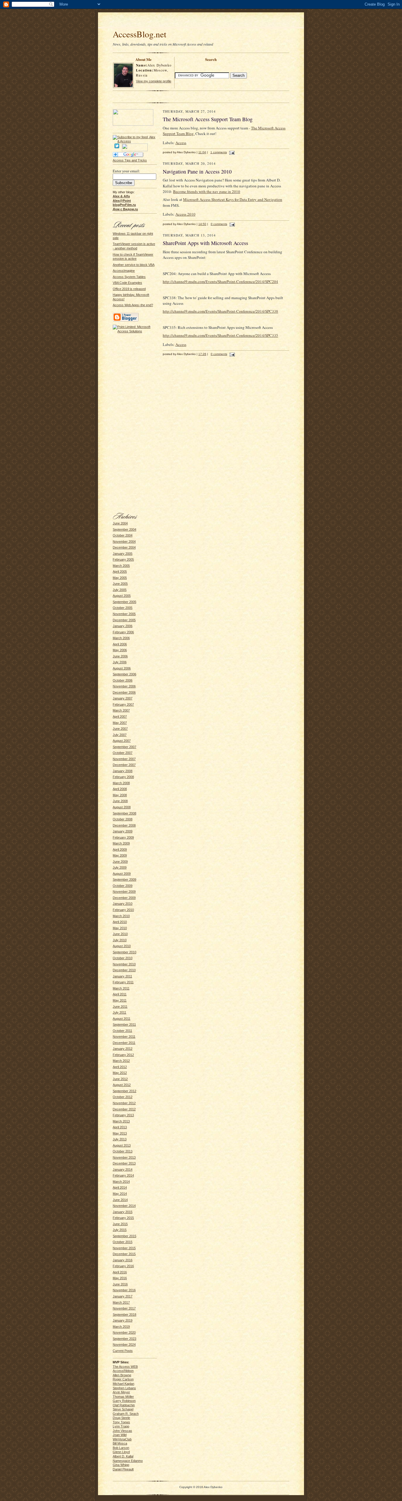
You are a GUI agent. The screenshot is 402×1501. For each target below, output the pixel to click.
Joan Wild (120, 1435)
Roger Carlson (123, 1379)
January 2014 (122, 1169)
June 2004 (120, 523)
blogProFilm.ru (124, 204)
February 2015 (123, 1218)
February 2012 (123, 1055)
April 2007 (120, 716)
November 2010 (124, 964)
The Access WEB (125, 1366)
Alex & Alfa (121, 196)
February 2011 (123, 982)
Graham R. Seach (126, 1413)
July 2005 (120, 590)
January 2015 (122, 1212)
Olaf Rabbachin (124, 1405)
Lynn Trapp (121, 1426)
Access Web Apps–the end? (133, 305)
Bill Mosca (120, 1443)
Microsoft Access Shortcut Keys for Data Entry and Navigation (232, 199)
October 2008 (122, 819)
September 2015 (124, 1236)
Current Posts (123, 1350)
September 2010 (124, 952)
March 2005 (121, 565)
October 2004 (122, 535)
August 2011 (121, 1018)
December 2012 (124, 1109)
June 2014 (120, 1200)
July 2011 (119, 1012)
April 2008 (120, 789)
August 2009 (122, 873)
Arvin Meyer (121, 1392)
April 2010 (120, 922)
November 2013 (124, 1157)
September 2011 (124, 1024)
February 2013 (123, 1115)
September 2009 (124, 879)
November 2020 (124, 1332)
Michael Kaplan (123, 1383)
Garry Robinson (124, 1400)
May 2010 (120, 928)
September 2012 (124, 1091)
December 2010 (124, 970)
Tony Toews (121, 1422)
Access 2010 (185, 214)
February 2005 (123, 559)
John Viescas (122, 1430)
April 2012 (120, 1067)
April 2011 (120, 994)
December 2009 (124, 897)
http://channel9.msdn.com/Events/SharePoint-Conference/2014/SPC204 (220, 281)
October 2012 (122, 1097)
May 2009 (120, 855)
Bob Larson (121, 1448)
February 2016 (123, 1266)
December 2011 (124, 1042)
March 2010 (121, 916)
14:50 (202, 224)
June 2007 (120, 728)
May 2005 (120, 577)
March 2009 (121, 843)
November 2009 (124, 891)
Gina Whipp (121, 1465)
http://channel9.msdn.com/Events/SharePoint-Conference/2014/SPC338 (220, 311)
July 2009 (120, 867)
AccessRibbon (123, 1370)
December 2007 (124, 765)
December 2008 (124, 825)
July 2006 (120, 662)
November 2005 (124, 614)
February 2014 (123, 1175)
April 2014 (120, 1187)
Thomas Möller (123, 1396)
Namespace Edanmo (128, 1460)
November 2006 (124, 686)
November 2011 (124, 1036)
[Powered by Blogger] (126, 320)
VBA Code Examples (127, 282)
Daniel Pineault (123, 1469)
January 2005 (122, 553)
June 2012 (120, 1079)
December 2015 (124, 1254)
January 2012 (122, 1048)
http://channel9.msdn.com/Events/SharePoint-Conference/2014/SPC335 (220, 335)
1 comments (218, 152)
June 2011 (120, 1006)
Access (180, 142)
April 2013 (120, 1127)
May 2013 (120, 1133)
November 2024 (124, 1344)
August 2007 (122, 740)
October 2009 (122, 885)
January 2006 (122, 626)
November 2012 (124, 1103)
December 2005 (124, 620)
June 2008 (120, 801)
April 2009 (120, 849)
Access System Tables (129, 277)
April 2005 (120, 571)
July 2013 (120, 1139)
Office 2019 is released (129, 289)
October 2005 (122, 607)
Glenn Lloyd (121, 1452)
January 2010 (122, 903)
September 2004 (124, 529)
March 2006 (121, 638)
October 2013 (122, 1151)
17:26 (202, 354)
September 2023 (124, 1338)
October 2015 (122, 1242)
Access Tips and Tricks (130, 160)
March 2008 (121, 783)
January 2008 (122, 771)
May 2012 (120, 1072)
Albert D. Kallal (123, 1456)
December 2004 (124, 547)
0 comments (219, 224)
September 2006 (124, 674)
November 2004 (124, 541)
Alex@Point (122, 200)
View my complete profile (153, 81)
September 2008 (124, 813)
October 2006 (122, 680)
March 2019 (121, 1326)
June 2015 (120, 1224)
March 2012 (121, 1060)
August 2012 (122, 1085)
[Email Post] (231, 152)
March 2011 (121, 988)
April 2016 (120, 1272)
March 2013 (121, 1121)
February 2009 (123, 837)
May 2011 (120, 1000)
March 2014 (121, 1181)
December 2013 (124, 1163)
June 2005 (120, 583)
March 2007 (121, 710)
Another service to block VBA (134, 264)
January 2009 (122, 831)
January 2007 (122, 698)
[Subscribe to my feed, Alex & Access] (135, 137)
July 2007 (120, 735)
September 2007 (124, 747)
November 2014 (124, 1205)
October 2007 (122, 752)
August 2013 (122, 1145)
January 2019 (122, 1320)
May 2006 (120, 650)
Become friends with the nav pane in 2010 (206, 191)
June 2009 (120, 861)
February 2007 (123, 704)
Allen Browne (122, 1375)
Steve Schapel (123, 1409)
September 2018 (124, 1314)
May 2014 (120, 1193)
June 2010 (120, 934)
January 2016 (122, 1260)
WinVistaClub (122, 1439)
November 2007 (124, 759)
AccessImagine (124, 270)
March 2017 (121, 1302)
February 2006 (123, 632)
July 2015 (120, 1230)
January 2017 (122, 1296)
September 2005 (124, 602)
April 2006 (120, 644)
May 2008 (120, 795)
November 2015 (124, 1248)
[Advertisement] (201, 21)
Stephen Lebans (124, 1388)
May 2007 (120, 722)
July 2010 (120, 940)
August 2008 (122, 807)
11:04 (202, 152)
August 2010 (122, 946)
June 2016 (120, 1284)
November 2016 (124, 1290)
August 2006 (122, 668)
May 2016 (120, 1278)
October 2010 (122, 958)
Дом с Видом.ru (125, 209)
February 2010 (123, 910)
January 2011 (122, 976)
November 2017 (124, 1308)
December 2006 (124, 692)
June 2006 (120, 656)
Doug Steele (121, 1418)
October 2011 (122, 1030)
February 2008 (123, 777)
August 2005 (122, 595)
